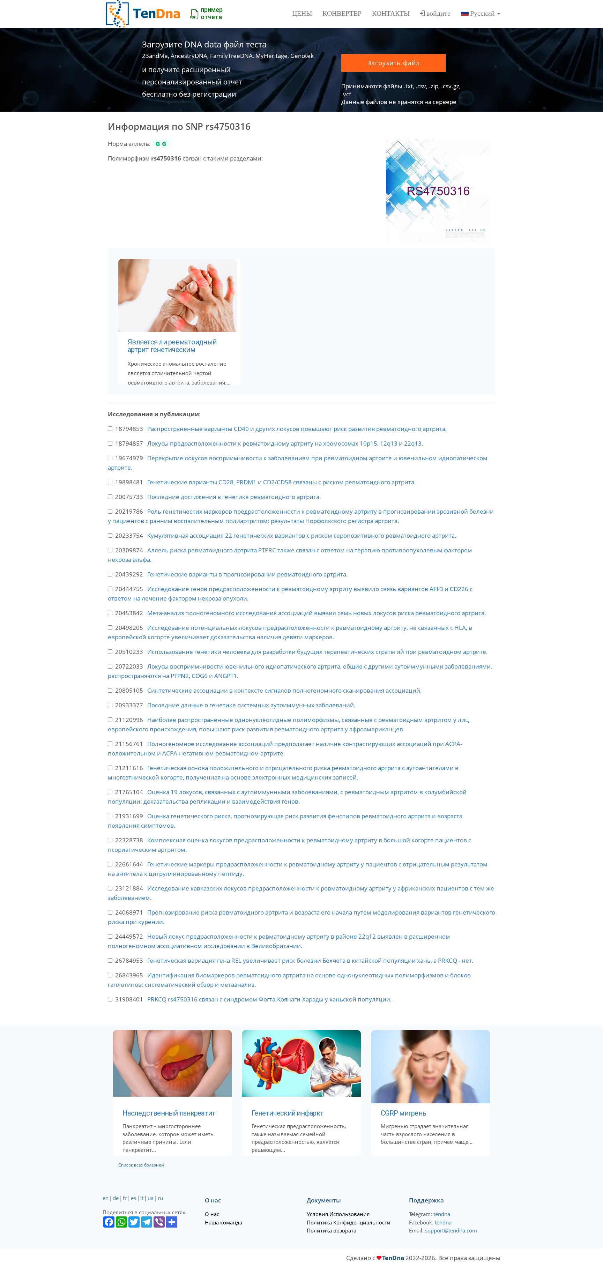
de (116, 1197)
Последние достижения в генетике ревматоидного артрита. (234, 497)
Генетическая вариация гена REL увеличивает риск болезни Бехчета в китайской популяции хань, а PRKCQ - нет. (310, 960)
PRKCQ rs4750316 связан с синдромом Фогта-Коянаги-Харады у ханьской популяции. (269, 999)
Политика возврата (331, 1230)
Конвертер (342, 13)
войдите (438, 13)
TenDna (393, 1258)
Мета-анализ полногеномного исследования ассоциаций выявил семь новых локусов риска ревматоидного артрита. (316, 613)
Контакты (391, 13)
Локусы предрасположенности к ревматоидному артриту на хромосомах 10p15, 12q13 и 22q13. (285, 443)
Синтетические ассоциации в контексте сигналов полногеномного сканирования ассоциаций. (284, 690)
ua (151, 1197)
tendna (441, 1213)
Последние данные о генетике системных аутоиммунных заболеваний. (251, 705)
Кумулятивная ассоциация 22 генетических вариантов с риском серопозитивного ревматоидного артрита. (301, 535)
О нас (212, 1213)
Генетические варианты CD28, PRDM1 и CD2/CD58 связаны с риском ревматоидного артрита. (281, 482)
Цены (302, 13)
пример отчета (212, 13)
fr (125, 1197)
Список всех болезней (141, 1165)
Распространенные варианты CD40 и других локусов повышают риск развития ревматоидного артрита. (297, 429)
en (106, 1197)
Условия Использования (338, 1213)
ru (160, 1197)
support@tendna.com (451, 1230)
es (133, 1197)
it (141, 1197)
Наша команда (223, 1222)
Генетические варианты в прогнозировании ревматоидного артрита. (247, 574)
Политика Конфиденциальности (348, 1222)
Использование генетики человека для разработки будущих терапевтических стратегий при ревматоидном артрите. (317, 652)
